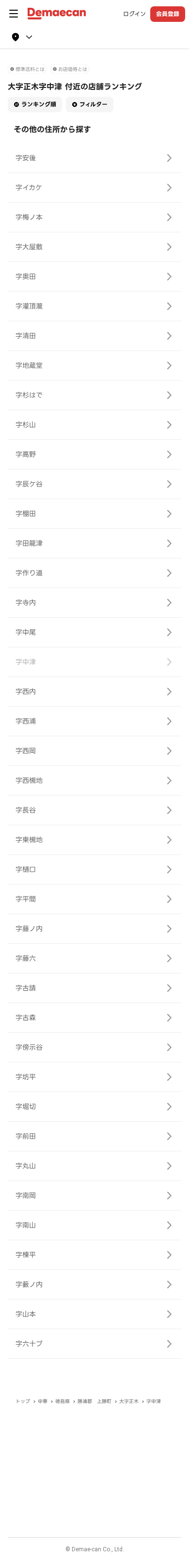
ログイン (134, 14)
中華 (42, 1401)
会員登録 (167, 13)
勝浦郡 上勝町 (94, 1401)
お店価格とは (72, 69)
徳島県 (62, 1401)
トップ (23, 1401)
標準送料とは (30, 69)
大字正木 (129, 1401)
